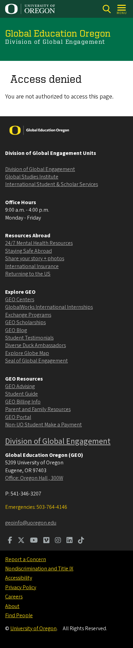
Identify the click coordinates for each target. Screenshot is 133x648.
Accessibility (18, 578)
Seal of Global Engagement (36, 361)
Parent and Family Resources (38, 409)
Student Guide (21, 394)
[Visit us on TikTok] (81, 541)
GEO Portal (18, 417)
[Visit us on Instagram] (58, 541)
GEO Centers (19, 299)
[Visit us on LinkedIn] (69, 541)
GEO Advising (20, 386)
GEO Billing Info (23, 402)
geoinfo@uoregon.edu (30, 523)
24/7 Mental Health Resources (39, 243)
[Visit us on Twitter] (21, 541)
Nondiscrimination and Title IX (39, 568)
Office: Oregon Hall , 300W (34, 478)
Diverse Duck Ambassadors (35, 345)
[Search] (106, 9)
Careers (14, 596)
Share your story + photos (34, 258)
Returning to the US (27, 274)
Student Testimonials (29, 338)
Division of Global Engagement (40, 169)
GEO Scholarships (25, 322)
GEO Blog (16, 330)
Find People (19, 615)
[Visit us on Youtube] (34, 541)
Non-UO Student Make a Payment (43, 424)
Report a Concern (25, 559)
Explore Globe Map (27, 353)
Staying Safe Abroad (28, 251)
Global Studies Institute (31, 177)
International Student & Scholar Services (51, 184)
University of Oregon (33, 628)
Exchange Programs (28, 315)
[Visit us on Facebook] (10, 541)
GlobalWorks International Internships (49, 307)
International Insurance (32, 266)
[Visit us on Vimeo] (46, 541)
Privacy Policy (20, 587)
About (12, 606)
